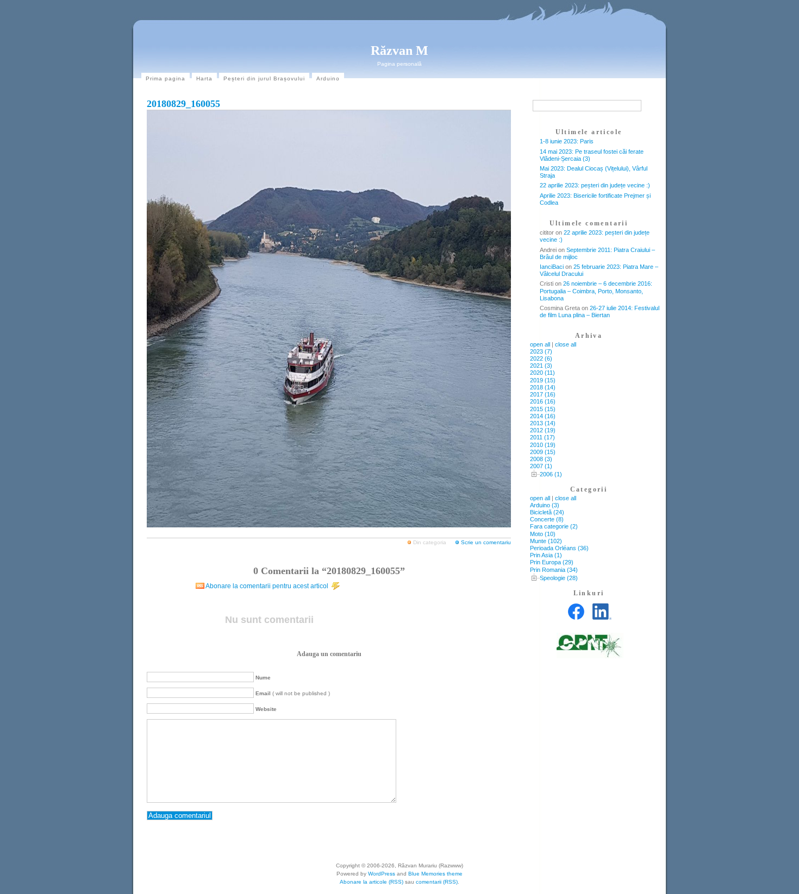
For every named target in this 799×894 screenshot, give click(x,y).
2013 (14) (542, 423)
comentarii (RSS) (437, 882)
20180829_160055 (183, 103)
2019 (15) (542, 380)
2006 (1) (551, 474)
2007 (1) (541, 466)
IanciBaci (552, 266)
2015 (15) (542, 409)
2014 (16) (542, 416)
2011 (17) (542, 437)
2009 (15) (542, 452)
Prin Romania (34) (554, 569)
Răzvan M (399, 50)
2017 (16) (542, 394)
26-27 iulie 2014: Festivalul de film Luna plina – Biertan (599, 311)
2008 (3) (541, 459)
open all (540, 344)
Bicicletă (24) (547, 512)
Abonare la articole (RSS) (371, 882)
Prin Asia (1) (546, 555)
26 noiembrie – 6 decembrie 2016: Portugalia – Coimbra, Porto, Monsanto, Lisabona (596, 290)
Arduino (328, 78)
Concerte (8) (547, 519)
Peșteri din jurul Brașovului (264, 78)
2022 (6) (541, 358)
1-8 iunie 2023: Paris (567, 141)
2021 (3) (541, 365)
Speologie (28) (559, 578)
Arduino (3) (544, 505)
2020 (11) (542, 372)
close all (565, 344)
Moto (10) (542, 534)
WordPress (381, 874)
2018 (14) (542, 387)
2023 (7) (541, 351)
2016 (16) (542, 401)
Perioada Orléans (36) (559, 548)
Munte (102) (546, 541)
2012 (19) (542, 430)
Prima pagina (165, 78)
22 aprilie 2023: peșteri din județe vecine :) (595, 185)
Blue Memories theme (435, 874)
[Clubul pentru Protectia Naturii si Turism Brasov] (590, 656)
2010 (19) (542, 445)
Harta (204, 78)
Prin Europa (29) (551, 562)
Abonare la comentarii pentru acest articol (266, 586)
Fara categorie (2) (554, 526)
